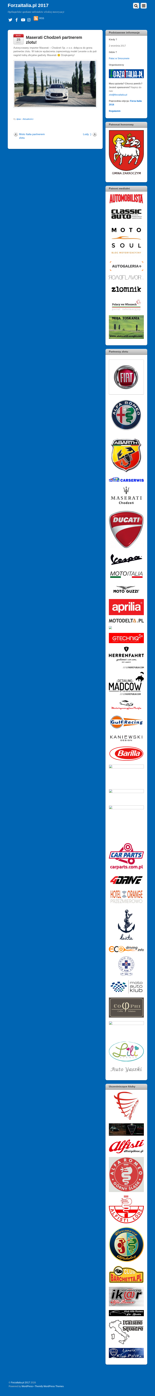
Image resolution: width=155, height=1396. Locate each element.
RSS (41, 18)
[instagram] (29, 19)
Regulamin (114, 111)
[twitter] (10, 19)
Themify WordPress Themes (49, 1386)
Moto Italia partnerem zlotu (32, 136)
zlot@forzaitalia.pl (118, 94)
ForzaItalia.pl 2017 (20, 1382)
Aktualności (28, 119)
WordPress (27, 1386)
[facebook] (16, 19)
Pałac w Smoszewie (119, 58)
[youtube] (23, 19)
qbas (18, 119)
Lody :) (87, 134)
